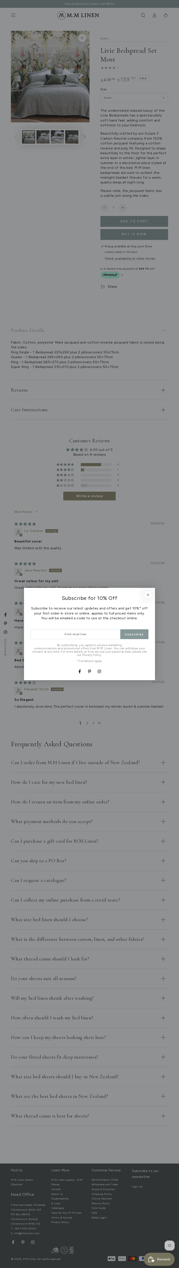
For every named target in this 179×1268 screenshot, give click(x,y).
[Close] (148, 595)
